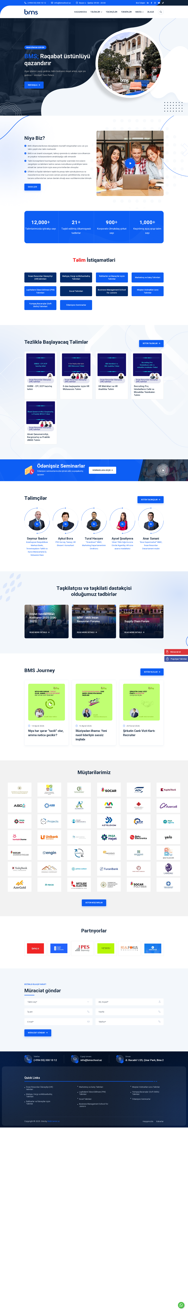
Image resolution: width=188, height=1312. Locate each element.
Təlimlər (95, 12)
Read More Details (38, 632)
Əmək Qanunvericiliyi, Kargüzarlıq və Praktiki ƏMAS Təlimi (38, 437)
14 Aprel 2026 (38, 726)
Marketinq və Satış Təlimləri (91, 1087)
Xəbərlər (160, 1121)
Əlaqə (150, 12)
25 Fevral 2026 (133, 726)
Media (138, 12)
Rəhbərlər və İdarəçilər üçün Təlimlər (38, 1102)
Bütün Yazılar (151, 672)
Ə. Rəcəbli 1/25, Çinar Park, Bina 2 (144, 1060)
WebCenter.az (53, 1121)
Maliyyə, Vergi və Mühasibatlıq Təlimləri (39, 1095)
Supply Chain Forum (136, 621)
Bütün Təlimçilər (149, 500)
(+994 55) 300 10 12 (37, 3)
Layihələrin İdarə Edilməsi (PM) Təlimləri (92, 1092)
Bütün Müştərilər (94, 903)
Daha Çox (32, 187)
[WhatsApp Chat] (181, 1305)
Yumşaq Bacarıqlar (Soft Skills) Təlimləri (145, 1092)
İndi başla (24, 85)
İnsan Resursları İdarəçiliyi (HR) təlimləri (40, 381)
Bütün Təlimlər (150, 343)
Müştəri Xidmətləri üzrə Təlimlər (146, 1087)
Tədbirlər (126, 12)
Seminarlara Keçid (101, 470)
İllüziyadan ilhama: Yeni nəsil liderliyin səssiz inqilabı (91, 735)
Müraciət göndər (36, 1033)
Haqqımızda (80, 12)
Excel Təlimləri (85, 1099)
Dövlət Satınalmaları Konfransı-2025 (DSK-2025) (43, 617)
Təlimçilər (111, 12)
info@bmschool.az (62, 3)
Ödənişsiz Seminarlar (141, 1099)
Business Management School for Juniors (93, 1104)
